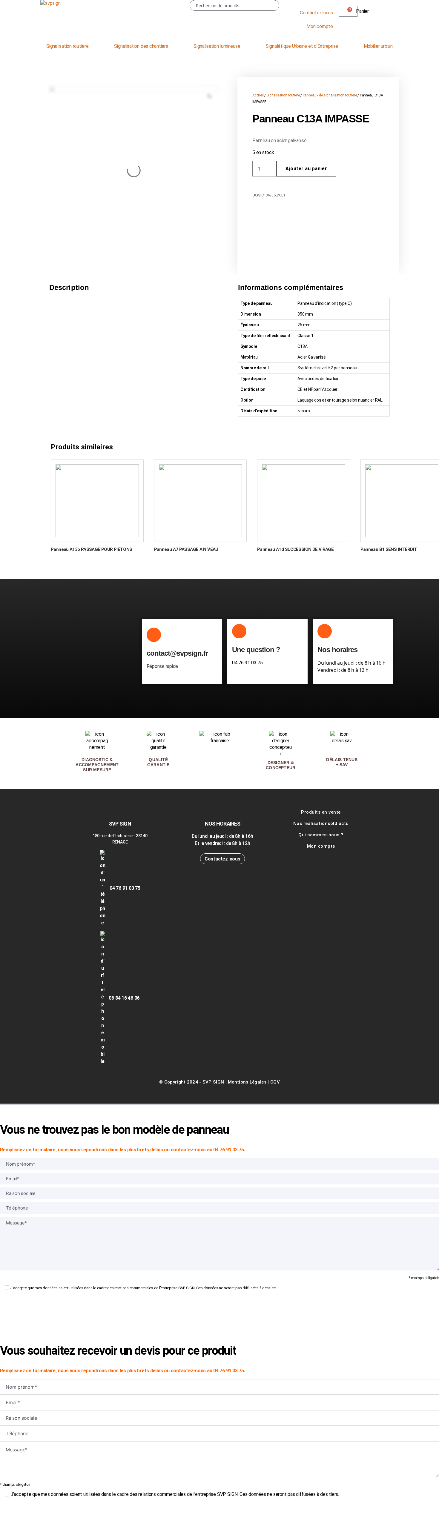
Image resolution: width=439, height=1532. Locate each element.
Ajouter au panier (306, 168)
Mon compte (319, 26)
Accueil (257, 95)
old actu (339, 823)
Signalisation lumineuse (217, 46)
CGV (275, 1082)
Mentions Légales (247, 1082)
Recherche (270, 5)
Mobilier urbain (378, 46)
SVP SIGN (213, 1082)
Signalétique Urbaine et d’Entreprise (302, 46)
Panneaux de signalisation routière (330, 95)
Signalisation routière (67, 46)
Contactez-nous (316, 13)
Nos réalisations (311, 823)
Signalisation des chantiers (141, 46)
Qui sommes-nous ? (320, 835)
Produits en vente (321, 812)
